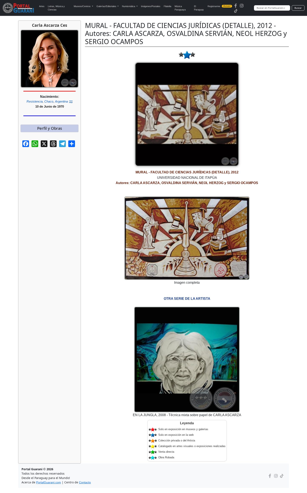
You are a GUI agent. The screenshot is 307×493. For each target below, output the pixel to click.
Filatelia (167, 6)
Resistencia (35, 101)
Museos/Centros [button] (82, 6)
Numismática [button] (129, 6)
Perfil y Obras (49, 128)
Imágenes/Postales (150, 6)
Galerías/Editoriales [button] (106, 6)
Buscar (298, 7)
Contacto (85, 482)
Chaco (48, 101)
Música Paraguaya (180, 8)
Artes (41, 6)
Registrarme (219, 6)
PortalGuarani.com (48, 482)
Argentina (61, 101)
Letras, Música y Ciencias (56, 8)
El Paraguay (199, 8)
